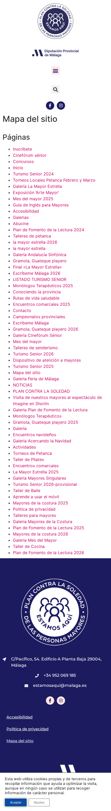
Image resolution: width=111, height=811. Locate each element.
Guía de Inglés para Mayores (41, 204)
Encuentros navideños (34, 434)
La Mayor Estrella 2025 (36, 471)
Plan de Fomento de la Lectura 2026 (48, 552)
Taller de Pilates (28, 459)
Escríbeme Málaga (31, 322)
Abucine (21, 223)
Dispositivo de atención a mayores (47, 360)
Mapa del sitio (27, 372)
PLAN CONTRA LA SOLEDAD (41, 391)
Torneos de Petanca (32, 453)
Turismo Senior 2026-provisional (45, 484)
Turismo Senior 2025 (33, 366)
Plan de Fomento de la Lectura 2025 (48, 527)
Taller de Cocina (29, 546)
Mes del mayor (27, 341)
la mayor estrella (29, 248)
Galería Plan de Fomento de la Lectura (50, 409)
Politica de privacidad (34, 509)
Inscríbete (22, 149)
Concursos (23, 161)
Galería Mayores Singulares (39, 478)
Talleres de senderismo (35, 347)
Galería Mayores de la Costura (42, 521)
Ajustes (39, 802)
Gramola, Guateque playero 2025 (45, 422)
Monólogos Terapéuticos (37, 416)
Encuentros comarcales (36, 465)
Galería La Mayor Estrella (37, 186)
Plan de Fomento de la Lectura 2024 (48, 229)
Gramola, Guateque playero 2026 (45, 329)
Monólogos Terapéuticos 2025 (43, 285)
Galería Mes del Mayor (35, 540)
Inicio (18, 167)
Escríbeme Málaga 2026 (36, 273)
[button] (55, 70)
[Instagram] (61, 105)
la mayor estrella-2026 (35, 242)
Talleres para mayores (34, 515)
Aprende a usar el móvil (36, 496)
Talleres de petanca (32, 236)
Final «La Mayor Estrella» (37, 267)
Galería (20, 428)
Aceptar (15, 802)
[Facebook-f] (50, 105)
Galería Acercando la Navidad (42, 440)
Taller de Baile (26, 490)
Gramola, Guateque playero (40, 260)
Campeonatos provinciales (39, 316)
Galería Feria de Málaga (36, 378)
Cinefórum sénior (29, 155)
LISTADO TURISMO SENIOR (39, 279)
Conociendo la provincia (37, 291)
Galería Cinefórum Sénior (37, 335)
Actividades (24, 447)
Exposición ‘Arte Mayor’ (36, 192)
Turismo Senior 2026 (33, 353)
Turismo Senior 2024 (33, 173)
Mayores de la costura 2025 (40, 502)
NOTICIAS (22, 385)
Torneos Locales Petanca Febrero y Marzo (54, 180)
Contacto (22, 310)
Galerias (21, 217)
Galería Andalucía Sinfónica (39, 254)
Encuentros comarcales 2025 (41, 304)
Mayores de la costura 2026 (40, 534)
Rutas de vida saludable (36, 298)
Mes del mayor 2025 (33, 198)
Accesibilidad (26, 211)
